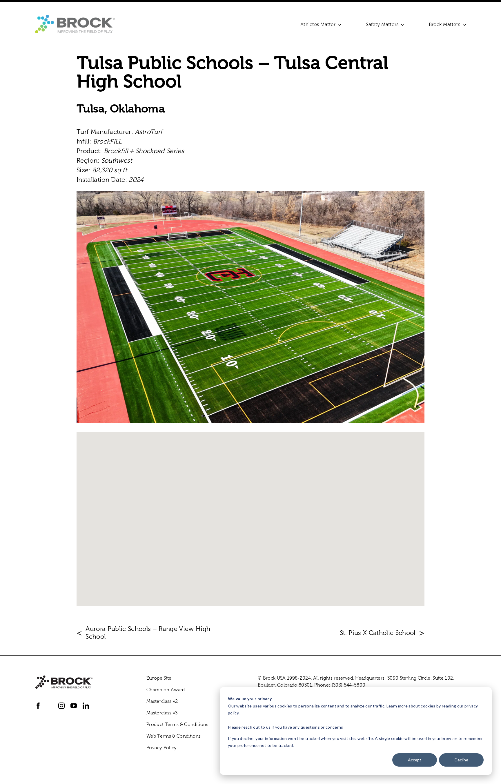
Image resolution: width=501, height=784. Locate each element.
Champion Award (165, 689)
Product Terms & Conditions (177, 724)
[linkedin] (86, 706)
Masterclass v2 (162, 701)
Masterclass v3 (162, 713)
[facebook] (38, 706)
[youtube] (73, 706)
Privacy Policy (161, 747)
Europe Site (159, 678)
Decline (461, 759)
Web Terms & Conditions (173, 736)
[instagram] (61, 706)
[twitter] (49, 706)
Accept (414, 759)
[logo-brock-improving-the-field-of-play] (75, 18)
